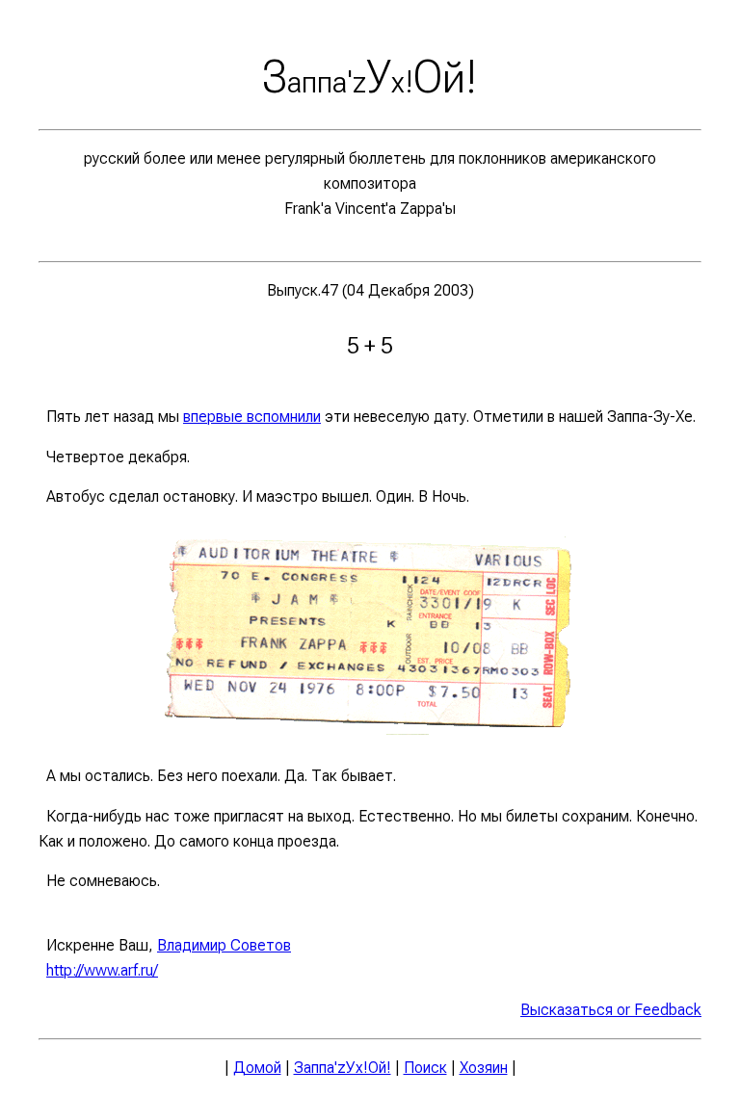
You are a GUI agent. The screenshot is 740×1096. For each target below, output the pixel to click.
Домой (257, 1067)
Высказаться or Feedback (610, 1010)
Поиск (425, 1067)
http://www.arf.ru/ (102, 970)
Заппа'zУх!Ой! (342, 1067)
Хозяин (484, 1067)
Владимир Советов (224, 945)
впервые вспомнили (252, 416)
